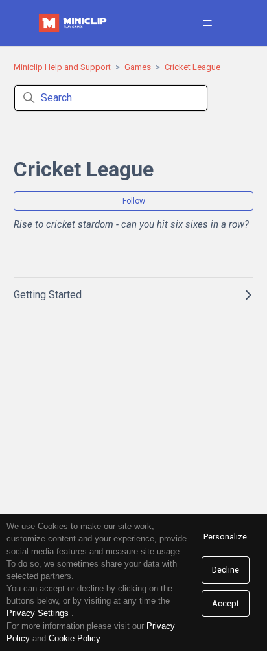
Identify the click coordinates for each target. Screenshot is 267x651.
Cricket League (192, 67)
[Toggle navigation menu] (208, 23)
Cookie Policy (74, 638)
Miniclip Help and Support (62, 67)
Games (137, 67)
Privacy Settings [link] (37, 613)
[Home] (73, 23)
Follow (133, 201)
